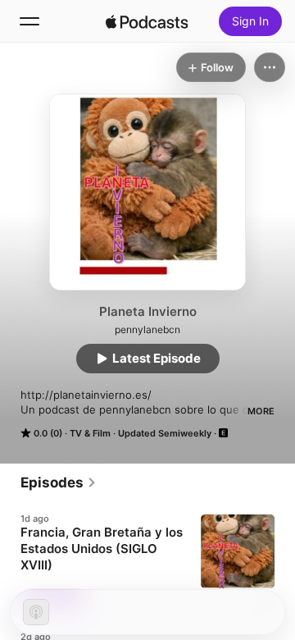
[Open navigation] (29, 21)
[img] (146, 21)
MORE (261, 411)
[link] (58, 482)
